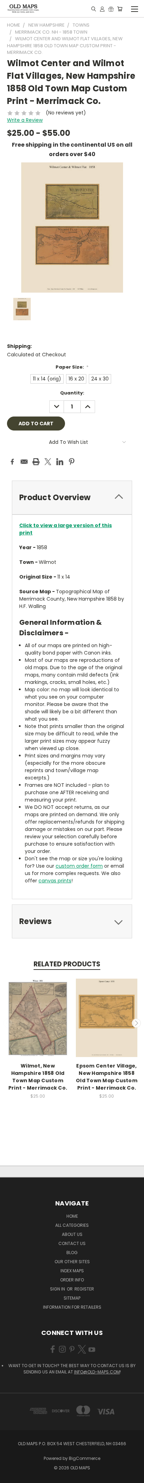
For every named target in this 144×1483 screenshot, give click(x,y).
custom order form (79, 865)
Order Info (72, 1280)
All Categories (72, 1225)
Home (72, 1216)
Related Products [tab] (67, 964)
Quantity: (72, 393)
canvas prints (54, 880)
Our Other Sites (72, 1262)
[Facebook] (12, 461)
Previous (8, 1023)
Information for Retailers (72, 1307)
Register (84, 1289)
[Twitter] (47, 461)
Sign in (58, 1289)
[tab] (72, 498)
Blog (72, 1252)
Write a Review (25, 120)
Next (136, 1023)
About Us (72, 1234)
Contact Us (72, 1243)
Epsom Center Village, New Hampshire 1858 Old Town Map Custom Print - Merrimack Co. (106, 1076)
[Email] (24, 461)
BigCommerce (84, 1458)
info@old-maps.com (97, 1372)
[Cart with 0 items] (119, 8)
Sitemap (72, 1298)
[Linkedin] (59, 461)
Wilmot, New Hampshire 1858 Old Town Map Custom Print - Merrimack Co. (37, 1076)
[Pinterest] (71, 461)
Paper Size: (72, 367)
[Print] (36, 461)
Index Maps (72, 1271)
